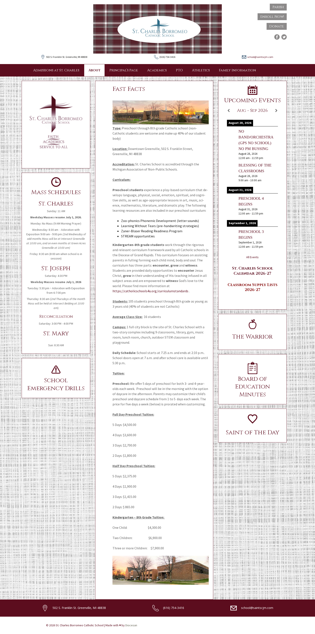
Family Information (237, 70)
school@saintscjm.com (260, 56)
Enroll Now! (272, 16)
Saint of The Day (252, 432)
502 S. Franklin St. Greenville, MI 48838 (79, 608)
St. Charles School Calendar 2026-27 (252, 271)
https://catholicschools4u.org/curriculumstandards (150, 291)
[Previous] (229, 110)
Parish (278, 7)
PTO (179, 70)
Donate (276, 26)
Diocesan (131, 625)
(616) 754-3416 (173, 608)
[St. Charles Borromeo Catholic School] (157, 29)
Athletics (201, 70)
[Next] (276, 110)
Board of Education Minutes (252, 387)
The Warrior (252, 337)
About (94, 70)
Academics (157, 70)
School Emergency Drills (56, 384)
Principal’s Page (124, 70)
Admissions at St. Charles (56, 70)
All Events (252, 257)
